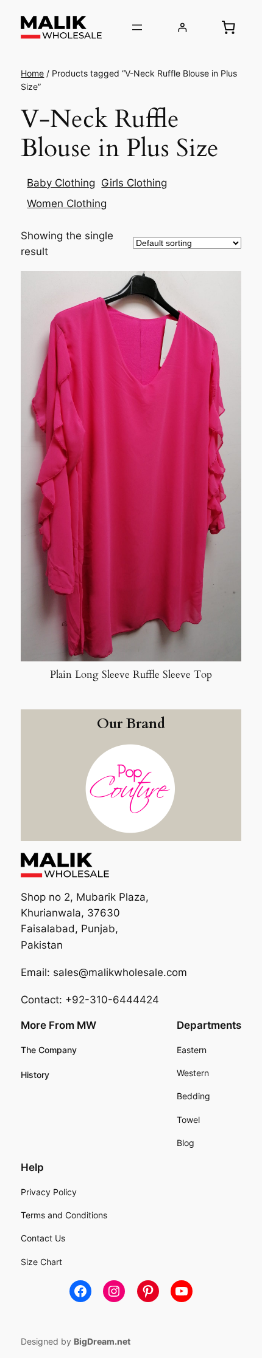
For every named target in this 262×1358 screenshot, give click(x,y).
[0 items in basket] (228, 27)
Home (32, 73)
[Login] (182, 27)
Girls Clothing (134, 183)
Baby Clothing (61, 183)
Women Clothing (67, 203)
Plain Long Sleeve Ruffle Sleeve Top (131, 675)
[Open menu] (137, 27)
